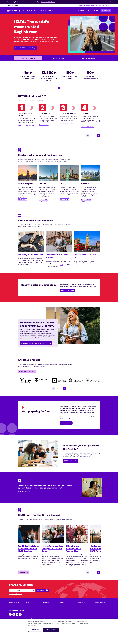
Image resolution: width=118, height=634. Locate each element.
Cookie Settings (35, 629)
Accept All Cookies (51, 629)
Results (62, 602)
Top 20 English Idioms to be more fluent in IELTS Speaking (28, 548)
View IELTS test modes (87, 127)
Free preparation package (67, 123)
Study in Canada (43, 199)
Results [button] (49, 10)
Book (27, 602)
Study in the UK (22, 198)
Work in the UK (22, 199)
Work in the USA (64, 199)
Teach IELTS (108, 5)
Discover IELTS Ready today (48, 2)
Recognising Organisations (97, 5)
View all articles (23, 572)
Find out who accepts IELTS (27, 371)
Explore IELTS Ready (66, 423)
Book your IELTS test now (67, 290)
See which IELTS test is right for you (25, 48)
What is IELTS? (13, 602)
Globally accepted (28, 58)
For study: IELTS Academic (30, 255)
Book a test (106, 10)
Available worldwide (88, 58)
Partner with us (98, 602)
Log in (96, 10)
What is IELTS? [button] (26, 10)
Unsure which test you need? (26, 125)
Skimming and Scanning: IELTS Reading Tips (73, 548)
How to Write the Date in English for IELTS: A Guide (52, 548)
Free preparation (58, 58)
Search (89, 10)
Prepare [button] (42, 10)
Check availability (44, 125)
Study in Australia (86, 199)
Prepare (45, 602)
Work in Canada (43, 201)
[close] (110, 2)
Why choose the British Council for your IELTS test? (36, 343)
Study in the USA (64, 198)
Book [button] (35, 10)
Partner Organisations (84, 5)
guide (37, 262)
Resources (80, 602)
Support (81, 10)
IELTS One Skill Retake (70, 461)
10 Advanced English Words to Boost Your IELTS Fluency (99, 548)
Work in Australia (86, 201)
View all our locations (15, 594)
